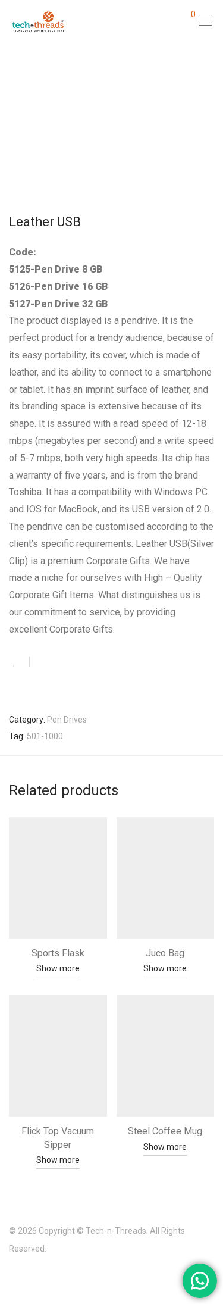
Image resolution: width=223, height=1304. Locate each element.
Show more (58, 968)
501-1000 (45, 736)
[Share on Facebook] (43, 662)
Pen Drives (67, 719)
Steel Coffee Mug (165, 1131)
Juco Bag (165, 953)
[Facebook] (12, 1276)
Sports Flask (58, 953)
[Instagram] (30, 1276)
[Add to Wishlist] (19, 661)
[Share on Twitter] (60, 662)
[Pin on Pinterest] (77, 662)
